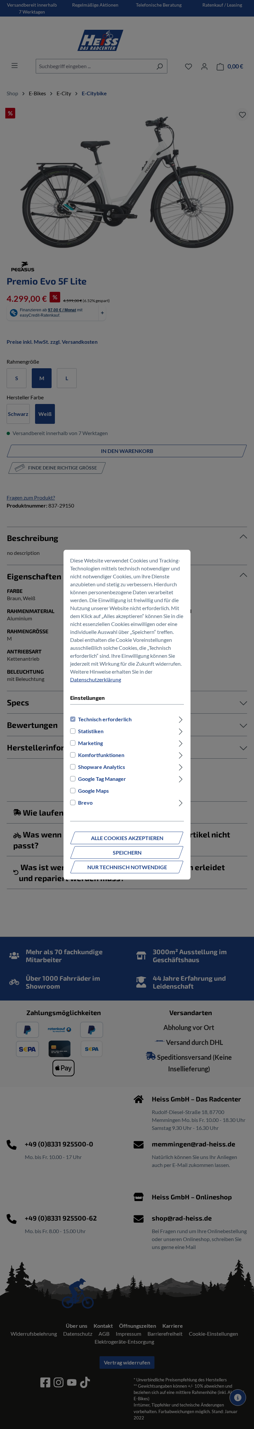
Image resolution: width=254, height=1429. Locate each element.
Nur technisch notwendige (127, 867)
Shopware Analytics (101, 766)
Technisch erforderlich (105, 719)
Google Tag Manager (102, 778)
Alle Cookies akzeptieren (127, 837)
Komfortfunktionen (101, 754)
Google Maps (93, 790)
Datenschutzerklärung (95, 679)
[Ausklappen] (181, 719)
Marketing (90, 742)
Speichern (127, 852)
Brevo (85, 802)
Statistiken (91, 731)
